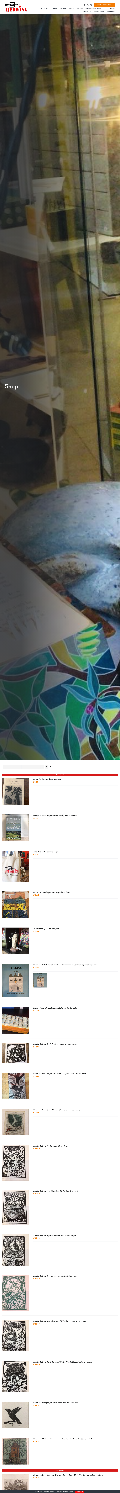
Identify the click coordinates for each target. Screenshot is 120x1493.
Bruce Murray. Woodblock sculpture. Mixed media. (55, 1008)
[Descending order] (24, 767)
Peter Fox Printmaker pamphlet (47, 779)
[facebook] (84, 5)
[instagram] (91, 5)
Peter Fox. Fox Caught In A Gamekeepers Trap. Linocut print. (59, 1074)
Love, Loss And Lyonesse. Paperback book (51, 893)
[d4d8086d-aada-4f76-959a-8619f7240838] (16, 2)
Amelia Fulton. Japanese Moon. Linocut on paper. (54, 1236)
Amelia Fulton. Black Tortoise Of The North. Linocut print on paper (62, 1362)
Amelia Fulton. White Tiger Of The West (50, 1146)
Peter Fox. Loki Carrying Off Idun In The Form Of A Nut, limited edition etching (68, 1475)
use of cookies (69, 1491)
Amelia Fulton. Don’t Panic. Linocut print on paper (55, 1044)
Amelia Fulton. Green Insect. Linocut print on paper (55, 1276)
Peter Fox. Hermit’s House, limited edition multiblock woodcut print (62, 1439)
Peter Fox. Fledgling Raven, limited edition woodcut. (56, 1403)
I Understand (79, 1491)
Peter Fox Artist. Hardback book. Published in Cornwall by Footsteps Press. (66, 965)
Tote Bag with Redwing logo (45, 852)
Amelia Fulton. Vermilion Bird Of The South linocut (55, 1191)
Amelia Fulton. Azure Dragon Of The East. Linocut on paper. (59, 1321)
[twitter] (88, 5)
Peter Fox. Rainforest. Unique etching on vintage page (57, 1110)
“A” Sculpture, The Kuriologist (46, 929)
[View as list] (50, 767)
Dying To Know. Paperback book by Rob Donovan (55, 816)
